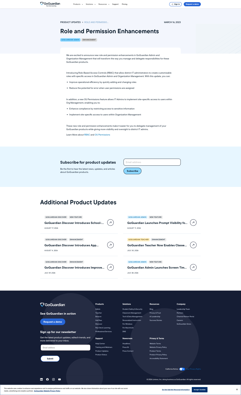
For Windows (127, 324)
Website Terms (155, 343)
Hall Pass (98, 320)
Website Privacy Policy (158, 347)
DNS (124, 331)
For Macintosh (128, 328)
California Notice (171, 369)
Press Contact (128, 351)
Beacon (98, 316)
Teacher (98, 313)
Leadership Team (183, 309)
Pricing (124, 4)
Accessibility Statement (159, 358)
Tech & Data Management (132, 316)
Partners (180, 313)
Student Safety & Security (132, 309)
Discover (98, 324)
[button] (78, 4)
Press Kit (126, 347)
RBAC (87, 134)
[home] (50, 4)
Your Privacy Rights (193, 369)
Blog (151, 309)
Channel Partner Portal (185, 316)
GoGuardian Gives (184, 324)
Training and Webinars (103, 347)
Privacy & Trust (155, 313)
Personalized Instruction (132, 320)
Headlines (126, 343)
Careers (180, 320)
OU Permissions (102, 134)
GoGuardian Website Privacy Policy (47, 390)
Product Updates (101, 351)
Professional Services (103, 331)
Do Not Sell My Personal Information (176, 389)
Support (115, 4)
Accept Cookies (200, 389)
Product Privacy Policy (158, 354)
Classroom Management (132, 313)
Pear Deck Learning (102, 328)
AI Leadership (155, 316)
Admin (97, 309)
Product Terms (155, 351)
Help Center (100, 343)
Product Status (101, 354)
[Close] (237, 389)
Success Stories (156, 320)
